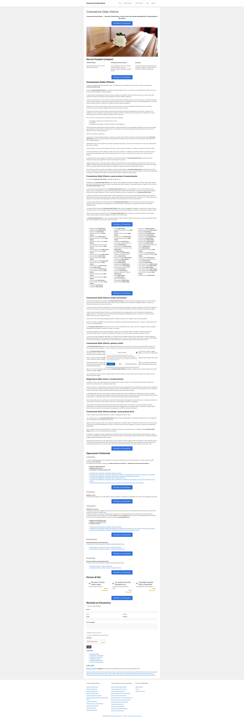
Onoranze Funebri (91, 668)
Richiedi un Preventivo (122, 23)
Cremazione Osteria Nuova (96, 662)
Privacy (137, 689)
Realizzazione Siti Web (116, 716)
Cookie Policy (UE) (140, 691)
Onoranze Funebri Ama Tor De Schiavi (120, 693)
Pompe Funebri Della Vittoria (101, 673)
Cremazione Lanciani (95, 658)
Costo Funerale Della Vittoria (131, 673)
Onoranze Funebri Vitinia (117, 710)
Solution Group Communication (135, 716)
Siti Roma (124, 716)
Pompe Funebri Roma (91, 691)
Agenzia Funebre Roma (92, 687)
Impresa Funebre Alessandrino (119, 687)
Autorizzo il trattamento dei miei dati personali (98, 635)
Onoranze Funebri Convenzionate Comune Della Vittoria (100, 675)
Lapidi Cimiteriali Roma (92, 705)
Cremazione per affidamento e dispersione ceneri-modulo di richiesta (107, 478)
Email (88, 616)
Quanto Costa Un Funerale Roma (94, 703)
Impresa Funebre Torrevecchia (118, 695)
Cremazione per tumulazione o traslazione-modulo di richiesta (105, 473)
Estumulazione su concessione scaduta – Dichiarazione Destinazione (107, 549)
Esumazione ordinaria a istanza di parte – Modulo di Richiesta (105, 567)
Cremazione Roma (94, 654)
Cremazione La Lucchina (96, 657)
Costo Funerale (139, 3)
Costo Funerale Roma (91, 701)
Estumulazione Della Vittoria (146, 673)
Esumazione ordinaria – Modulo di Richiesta (101, 566)
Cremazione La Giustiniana (96, 655)
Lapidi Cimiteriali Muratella (118, 691)
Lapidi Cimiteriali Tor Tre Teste (119, 689)
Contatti (153, 3)
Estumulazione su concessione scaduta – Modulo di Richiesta (105, 547)
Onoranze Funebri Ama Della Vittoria (146, 675)
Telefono (125, 616)
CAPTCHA (89, 637)
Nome (87, 614)
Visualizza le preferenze (131, 364)
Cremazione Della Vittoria (109, 672)
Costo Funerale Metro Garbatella (119, 702)
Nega (120, 364)
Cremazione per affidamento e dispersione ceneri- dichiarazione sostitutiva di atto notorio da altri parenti (117, 482)
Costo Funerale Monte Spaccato (119, 708)
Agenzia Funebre (127, 3)
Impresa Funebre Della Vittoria (124, 672)
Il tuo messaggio (90, 622)
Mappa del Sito (139, 687)
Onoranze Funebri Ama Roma (93, 695)
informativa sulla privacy (96, 632)
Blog (148, 3)
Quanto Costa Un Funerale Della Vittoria (126, 675)
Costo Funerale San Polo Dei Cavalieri (120, 700)
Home (120, 3)
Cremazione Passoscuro (117, 704)
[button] (136, 352)
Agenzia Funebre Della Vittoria (94, 672)
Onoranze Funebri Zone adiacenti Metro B (121, 697)
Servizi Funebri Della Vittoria (116, 673)
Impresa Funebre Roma (92, 693)
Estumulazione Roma (91, 710)
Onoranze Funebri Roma (95, 3)
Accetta (111, 364)
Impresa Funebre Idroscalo (118, 706)
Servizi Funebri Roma (91, 689)
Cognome (125, 614)
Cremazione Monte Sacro (96, 660)
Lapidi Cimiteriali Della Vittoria (140, 672)
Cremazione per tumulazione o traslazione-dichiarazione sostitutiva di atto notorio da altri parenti (114, 476)
